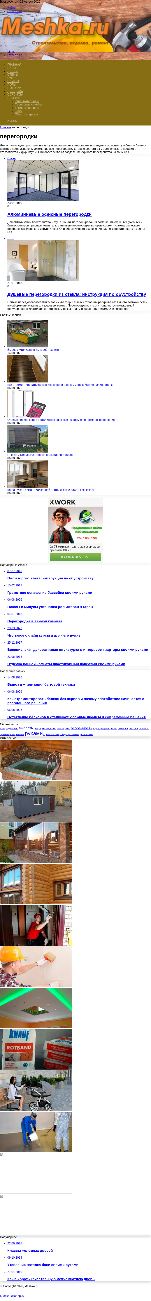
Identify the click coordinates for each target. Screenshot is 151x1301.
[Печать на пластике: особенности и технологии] (36, 1233)
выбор (14, 728)
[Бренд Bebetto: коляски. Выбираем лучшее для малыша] (36, 1109)
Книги (18, 111)
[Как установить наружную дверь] (36, 944)
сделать (48, 734)
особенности (81, 728)
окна (67, 728)
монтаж (60, 728)
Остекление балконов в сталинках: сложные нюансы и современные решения (61, 419)
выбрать (26, 728)
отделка (97, 728)
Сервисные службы (28, 104)
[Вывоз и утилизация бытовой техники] (27, 346)
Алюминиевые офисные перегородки (49, 214)
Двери (12, 71)
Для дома (15, 91)
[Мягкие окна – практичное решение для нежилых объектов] (36, 862)
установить (73, 734)
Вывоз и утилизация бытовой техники (33, 349)
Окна (11, 77)
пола (114, 728)
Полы (11, 84)
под (103, 728)
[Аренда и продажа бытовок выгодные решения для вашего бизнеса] (36, 820)
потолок (133, 728)
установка (86, 734)
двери (37, 728)
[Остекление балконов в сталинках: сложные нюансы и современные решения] (27, 416)
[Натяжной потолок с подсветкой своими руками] (36, 1027)
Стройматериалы (27, 101)
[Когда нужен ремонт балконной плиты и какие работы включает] (27, 486)
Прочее (13, 97)
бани (2, 728)
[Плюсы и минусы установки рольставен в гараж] (27, 451)
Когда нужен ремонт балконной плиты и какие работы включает (50, 489)
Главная (5, 127)
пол (107, 728)
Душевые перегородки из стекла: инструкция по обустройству (76, 294)
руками (34, 733)
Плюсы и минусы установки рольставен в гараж (40, 454)
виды (8, 728)
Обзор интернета (26, 114)
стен (56, 734)
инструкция (49, 728)
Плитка (13, 81)
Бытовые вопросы (27, 107)
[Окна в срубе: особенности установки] (36, 903)
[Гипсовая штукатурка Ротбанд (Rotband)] (36, 1068)
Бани (11, 68)
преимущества (7, 734)
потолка (123, 728)
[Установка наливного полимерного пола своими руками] (36, 1151)
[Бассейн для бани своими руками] (36, 779)
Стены (12, 74)
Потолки (14, 87)
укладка (63, 734)
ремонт (20, 734)
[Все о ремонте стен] (36, 986)
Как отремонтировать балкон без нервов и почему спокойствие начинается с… (61, 384)
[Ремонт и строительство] (57, 45)
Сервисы (15, 94)
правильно (144, 728)
